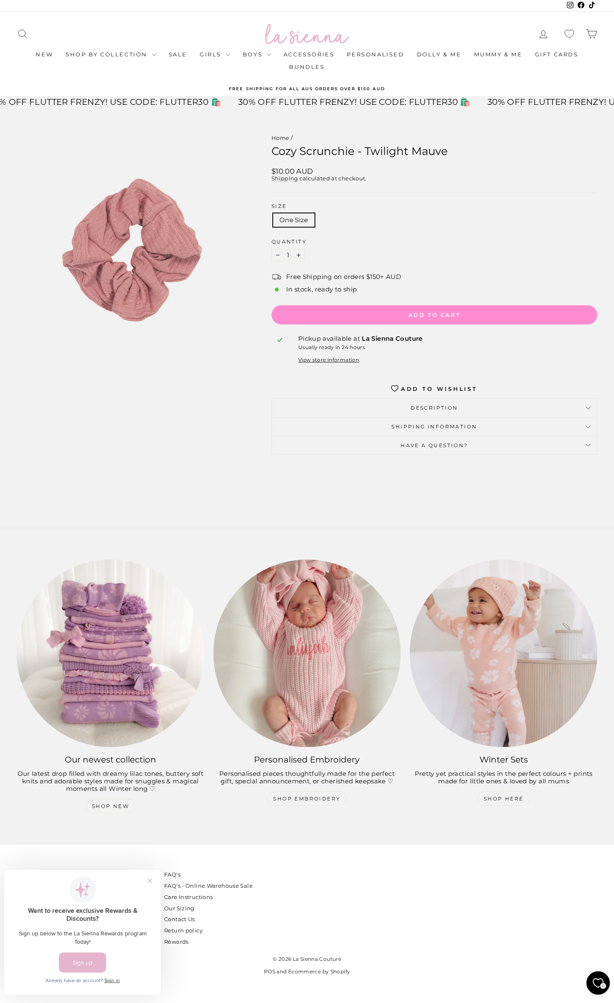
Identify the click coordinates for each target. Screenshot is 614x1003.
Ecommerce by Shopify (319, 971)
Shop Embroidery (306, 798)
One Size (293, 220)
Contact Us (179, 919)
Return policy (183, 930)
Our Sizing (179, 908)
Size (279, 206)
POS (269, 971)
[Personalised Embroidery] (307, 653)
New (44, 54)
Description (434, 408)
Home (280, 137)
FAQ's (172, 874)
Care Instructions (188, 897)
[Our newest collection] (110, 653)
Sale (178, 54)
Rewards (176, 941)
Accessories (309, 54)
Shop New (110, 806)
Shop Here (504, 798)
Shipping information (434, 426)
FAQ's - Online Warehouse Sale (208, 885)
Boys (254, 54)
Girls (212, 54)
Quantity (289, 242)
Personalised (375, 54)
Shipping (284, 178)
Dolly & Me (439, 54)
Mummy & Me (498, 54)
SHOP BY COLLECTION (108, 54)
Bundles (307, 66)
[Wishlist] (569, 34)
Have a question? (434, 445)
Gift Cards (556, 54)
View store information (328, 360)
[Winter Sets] (503, 653)
